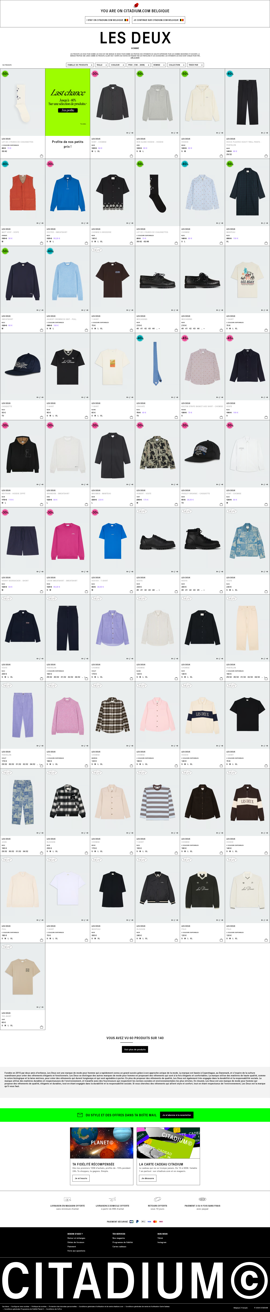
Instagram (162, 1242)
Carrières (5, 1306)
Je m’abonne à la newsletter (176, 1115)
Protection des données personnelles (63, 1306)
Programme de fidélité (122, 1242)
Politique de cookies (39, 1306)
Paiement (72, 1246)
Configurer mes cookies (20, 1306)
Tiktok (160, 1238)
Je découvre (147, 1178)
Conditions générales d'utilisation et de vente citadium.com (101, 1306)
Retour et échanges (76, 1238)
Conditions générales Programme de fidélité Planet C (24, 1309)
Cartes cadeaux (119, 1246)
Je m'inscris (81, 1178)
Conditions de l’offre (54, 1309)
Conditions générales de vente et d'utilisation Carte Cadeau (148, 1306)
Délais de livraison (76, 1242)
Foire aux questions (76, 1250)
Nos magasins (118, 1238)
